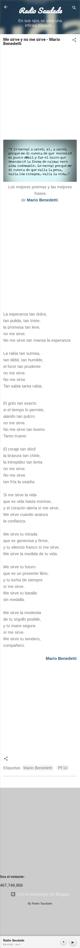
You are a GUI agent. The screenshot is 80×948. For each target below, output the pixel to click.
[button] (74, 40)
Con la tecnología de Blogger (43, 894)
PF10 (62, 768)
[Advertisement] (40, 93)
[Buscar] (74, 8)
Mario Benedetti (37, 768)
